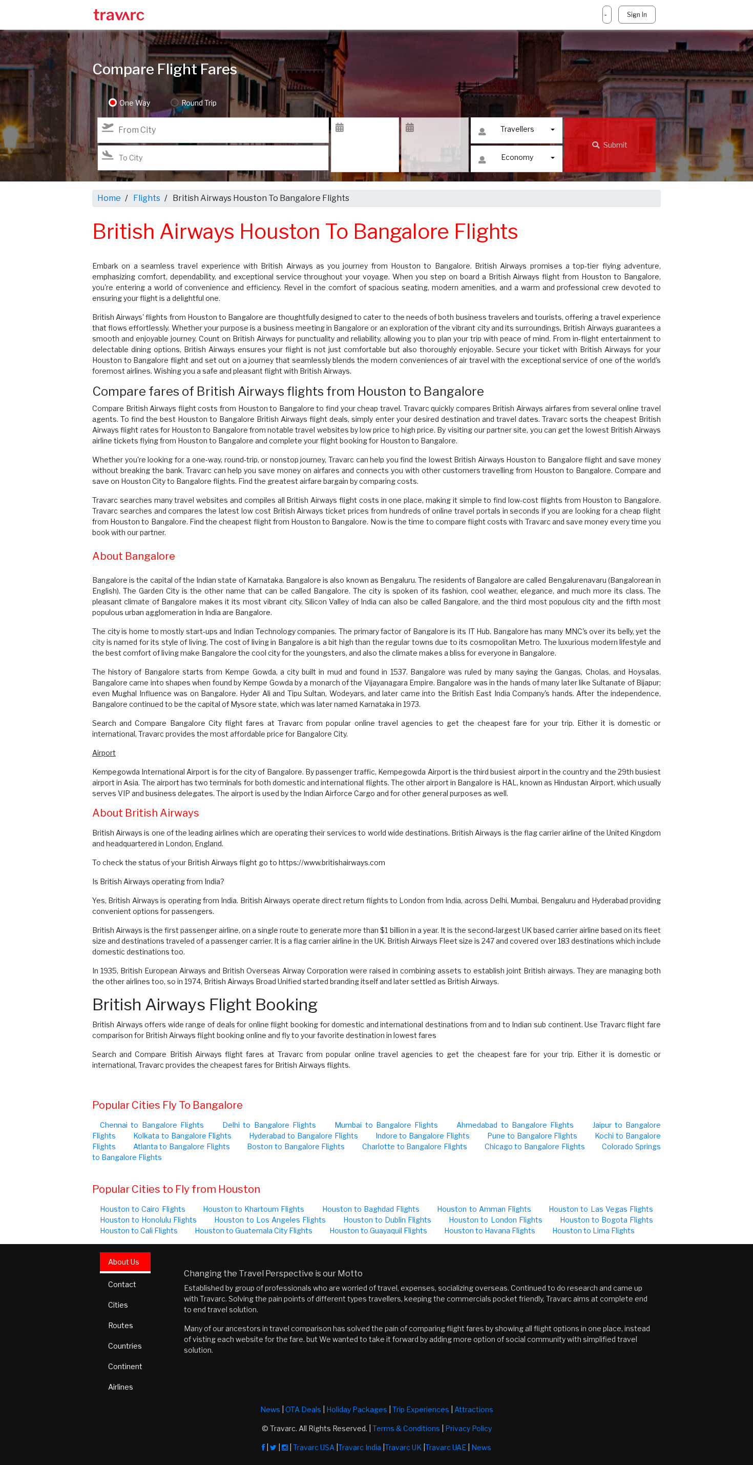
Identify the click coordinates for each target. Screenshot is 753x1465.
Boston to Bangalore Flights (296, 1146)
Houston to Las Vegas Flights (601, 1209)
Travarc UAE (445, 1447)
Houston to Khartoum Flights (254, 1209)
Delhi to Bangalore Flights (269, 1125)
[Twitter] (273, 1447)
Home (109, 198)
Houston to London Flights (495, 1219)
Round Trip (199, 102)
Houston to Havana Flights (489, 1230)
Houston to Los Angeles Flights (269, 1219)
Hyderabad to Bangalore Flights (303, 1135)
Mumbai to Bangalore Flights (386, 1125)
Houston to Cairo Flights (142, 1209)
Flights (146, 198)
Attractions (473, 1409)
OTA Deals (303, 1409)
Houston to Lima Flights (593, 1230)
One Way (134, 102)
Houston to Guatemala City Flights (253, 1230)
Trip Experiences (420, 1409)
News (270, 1409)
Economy (517, 157)
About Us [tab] (123, 1261)
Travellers (517, 129)
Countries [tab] (125, 1345)
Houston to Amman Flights (484, 1209)
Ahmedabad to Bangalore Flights (515, 1125)
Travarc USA (313, 1447)
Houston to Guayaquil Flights (378, 1230)
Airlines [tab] (120, 1386)
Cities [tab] (118, 1304)
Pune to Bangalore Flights (532, 1135)
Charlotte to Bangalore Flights (414, 1146)
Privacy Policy (468, 1428)
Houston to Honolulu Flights (148, 1219)
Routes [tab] (120, 1325)
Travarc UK (403, 1447)
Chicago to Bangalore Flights (535, 1146)
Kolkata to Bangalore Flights (182, 1135)
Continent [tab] (125, 1366)
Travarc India (359, 1447)
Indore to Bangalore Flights (422, 1135)
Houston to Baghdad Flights (371, 1209)
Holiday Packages (356, 1409)
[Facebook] (263, 1447)
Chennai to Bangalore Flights (152, 1125)
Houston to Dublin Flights (387, 1219)
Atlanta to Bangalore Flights (181, 1146)
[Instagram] (285, 1447)
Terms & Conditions (406, 1428)
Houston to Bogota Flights (606, 1219)
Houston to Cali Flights (139, 1230)
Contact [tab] (122, 1284)
